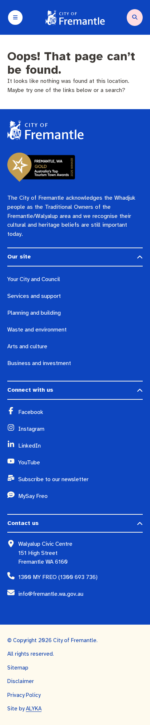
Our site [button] (19, 256)
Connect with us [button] (30, 390)
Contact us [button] (23, 523)
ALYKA (34, 708)
